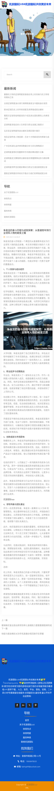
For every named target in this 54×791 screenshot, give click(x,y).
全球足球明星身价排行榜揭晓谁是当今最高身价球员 (25, 103)
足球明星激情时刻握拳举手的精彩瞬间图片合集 (24, 152)
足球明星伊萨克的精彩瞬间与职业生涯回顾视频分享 (25, 167)
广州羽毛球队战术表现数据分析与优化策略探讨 (24, 146)
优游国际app (32, 784)
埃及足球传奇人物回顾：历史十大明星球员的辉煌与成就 (26, 138)
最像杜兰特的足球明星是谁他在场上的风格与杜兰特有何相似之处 (26, 96)
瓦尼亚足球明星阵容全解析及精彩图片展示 (22, 131)
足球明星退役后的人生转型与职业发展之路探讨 (24, 125)
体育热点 (8, 198)
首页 (22, 34)
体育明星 (8, 205)
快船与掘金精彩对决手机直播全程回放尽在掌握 (23, 634)
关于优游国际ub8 (11, 192)
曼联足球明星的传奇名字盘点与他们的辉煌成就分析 (25, 173)
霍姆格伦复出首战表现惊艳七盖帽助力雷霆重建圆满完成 (27, 625)
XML (27, 788)
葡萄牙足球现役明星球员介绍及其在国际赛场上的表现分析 (26, 117)
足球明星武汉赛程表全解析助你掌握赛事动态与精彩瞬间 (26, 159)
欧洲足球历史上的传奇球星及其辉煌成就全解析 (24, 109)
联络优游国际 (9, 217)
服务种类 (8, 211)
